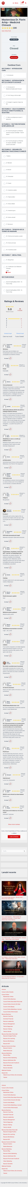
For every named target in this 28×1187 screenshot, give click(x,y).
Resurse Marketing (7, 1053)
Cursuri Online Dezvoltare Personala (12, 1001)
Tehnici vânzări (7, 1031)
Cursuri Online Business (9, 999)
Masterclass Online (8, 996)
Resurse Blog (6, 1055)
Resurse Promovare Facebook (11, 1062)
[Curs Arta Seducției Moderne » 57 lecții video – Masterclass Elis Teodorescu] (14, 967)
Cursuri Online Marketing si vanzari (12, 1009)
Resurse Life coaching (9, 1038)
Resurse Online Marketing (10, 1057)
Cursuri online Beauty (8, 1006)
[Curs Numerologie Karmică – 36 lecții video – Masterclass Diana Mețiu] (14, 888)
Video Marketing (7, 1065)
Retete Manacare (7, 1050)
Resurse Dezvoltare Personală (9, 1034)
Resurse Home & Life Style (8, 1046)
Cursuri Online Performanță (10, 1011)
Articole (4, 989)
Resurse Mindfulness (8, 1041)
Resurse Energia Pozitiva (9, 1036)
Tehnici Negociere (8, 1026)
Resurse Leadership (8, 1021)
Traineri (5, 1077)
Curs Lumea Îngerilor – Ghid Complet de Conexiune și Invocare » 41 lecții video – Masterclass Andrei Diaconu (11, 918)
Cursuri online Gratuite (7, 992)
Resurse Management (9, 1024)
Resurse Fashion (7, 1048)
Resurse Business (6, 1014)
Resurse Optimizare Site (9, 1060)
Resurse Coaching (8, 1016)
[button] (25, 3)
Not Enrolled (14, 39)
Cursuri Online (5, 994)
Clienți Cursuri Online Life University (12, 1075)
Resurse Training (7, 1029)
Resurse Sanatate (7, 1067)
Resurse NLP (6, 1043)
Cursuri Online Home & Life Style (11, 1004)
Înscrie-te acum (14, 57)
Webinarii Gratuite (6, 1070)
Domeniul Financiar (8, 1019)
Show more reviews (14, 824)
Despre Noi (5, 1073)
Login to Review (14, 836)
